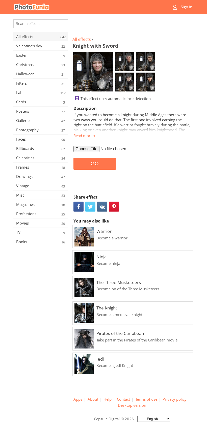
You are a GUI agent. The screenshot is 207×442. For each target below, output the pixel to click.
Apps (77, 399)
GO (95, 163)
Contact (123, 399)
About (93, 399)
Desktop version (132, 405)
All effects (81, 39)
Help (108, 399)
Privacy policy (175, 399)
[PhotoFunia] (84, 7)
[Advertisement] (132, 26)
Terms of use (146, 399)
